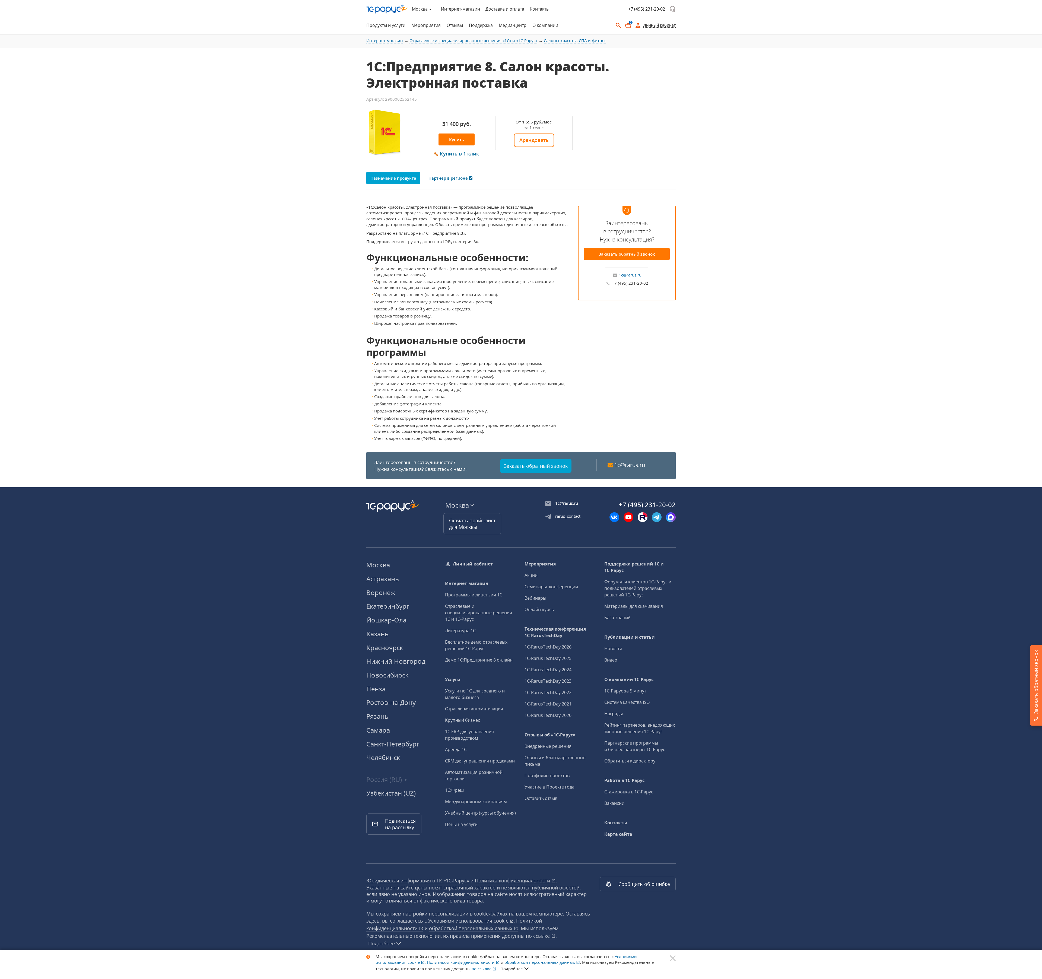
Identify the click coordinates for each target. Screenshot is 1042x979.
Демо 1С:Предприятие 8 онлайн (479, 660)
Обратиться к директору (629, 761)
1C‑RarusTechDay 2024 (548, 670)
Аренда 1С (456, 749)
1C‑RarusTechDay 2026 (548, 647)
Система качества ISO (627, 702)
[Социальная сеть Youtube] (628, 517)
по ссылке (538, 936)
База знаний (617, 618)
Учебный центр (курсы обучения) (480, 813)
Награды (613, 714)
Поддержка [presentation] (481, 25)
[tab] (384, 25)
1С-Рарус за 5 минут (625, 691)
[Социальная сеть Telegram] (657, 517)
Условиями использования (471, 920)
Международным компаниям (476, 802)
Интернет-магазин (460, 9)
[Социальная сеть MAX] (671, 517)
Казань (377, 633)
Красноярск (384, 647)
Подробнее (381, 943)
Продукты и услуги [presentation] (385, 25)
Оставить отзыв (541, 798)
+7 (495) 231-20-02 (646, 9)
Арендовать (534, 140)
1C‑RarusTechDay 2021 (548, 704)
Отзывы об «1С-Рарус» (550, 735)
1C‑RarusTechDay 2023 (548, 681)
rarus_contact (567, 516)
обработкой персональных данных (471, 928)
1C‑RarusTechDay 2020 (548, 715)
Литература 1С (460, 631)
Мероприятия (540, 564)
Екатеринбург (387, 606)
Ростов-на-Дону (391, 702)
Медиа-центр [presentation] (512, 25)
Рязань (377, 716)
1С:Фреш (454, 790)
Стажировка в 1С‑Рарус (628, 792)
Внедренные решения (548, 746)
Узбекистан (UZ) (391, 793)
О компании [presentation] (545, 25)
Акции (531, 575)
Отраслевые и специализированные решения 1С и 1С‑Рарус (478, 612)
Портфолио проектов (547, 775)
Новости (613, 648)
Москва (378, 564)
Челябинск (383, 757)
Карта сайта (618, 834)
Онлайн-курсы (540, 609)
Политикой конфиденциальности (461, 962)
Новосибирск (387, 674)
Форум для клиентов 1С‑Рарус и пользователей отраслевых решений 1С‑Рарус (637, 588)
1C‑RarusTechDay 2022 (548, 692)
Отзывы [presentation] (455, 25)
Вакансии (614, 803)
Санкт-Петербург (392, 743)
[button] (456, 154)
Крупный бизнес (462, 720)
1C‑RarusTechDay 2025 (548, 658)
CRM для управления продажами (480, 761)
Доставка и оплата (504, 9)
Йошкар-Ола (386, 619)
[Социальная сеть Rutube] (642, 517)
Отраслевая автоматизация (474, 709)
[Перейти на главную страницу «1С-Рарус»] (387, 9)
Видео (610, 660)
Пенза (376, 688)
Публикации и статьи (629, 637)
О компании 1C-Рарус (628, 679)
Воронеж (380, 592)
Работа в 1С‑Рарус (624, 780)
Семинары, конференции (551, 587)
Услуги (452, 679)
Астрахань (382, 578)
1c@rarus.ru (630, 275)
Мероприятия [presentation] (426, 25)
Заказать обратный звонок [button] (536, 466)
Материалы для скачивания (633, 606)
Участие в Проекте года (549, 787)
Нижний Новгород (395, 661)
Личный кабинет (473, 564)
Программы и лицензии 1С (473, 595)
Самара (378, 730)
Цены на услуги (461, 824)
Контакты (539, 9)
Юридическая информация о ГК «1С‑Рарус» (417, 880)
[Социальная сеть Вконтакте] (614, 517)
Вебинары (535, 598)
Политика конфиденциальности (513, 880)
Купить (456, 139)
